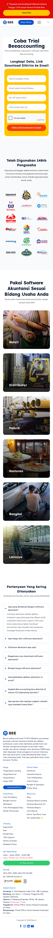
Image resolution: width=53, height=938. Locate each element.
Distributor (31, 771)
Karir (5, 830)
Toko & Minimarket (34, 778)
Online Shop (32, 788)
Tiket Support (8, 837)
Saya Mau (26, 12)
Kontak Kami (8, 834)
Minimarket (7, 804)
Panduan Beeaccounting (37, 800)
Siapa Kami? (8, 827)
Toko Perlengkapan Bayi (13, 807)
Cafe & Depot (32, 781)
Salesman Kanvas (34, 774)
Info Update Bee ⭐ (35, 818)
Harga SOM (8, 781)
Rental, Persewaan (11, 811)
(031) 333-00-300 (25, 873)
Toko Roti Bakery (10, 797)
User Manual (32, 811)
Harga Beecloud (9, 774)
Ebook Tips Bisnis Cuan (36, 814)
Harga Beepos (9, 778)
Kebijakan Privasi (10, 844)
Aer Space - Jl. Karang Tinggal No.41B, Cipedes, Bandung (23, 895)
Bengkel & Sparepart (35, 784)
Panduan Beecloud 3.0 (36, 804)
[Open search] (48, 22)
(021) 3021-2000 (10, 873)
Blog (29, 797)
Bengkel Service (9, 800)
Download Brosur (14, 787)
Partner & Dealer (10, 841)
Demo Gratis (26, 22)
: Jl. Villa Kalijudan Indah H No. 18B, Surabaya (25, 891)
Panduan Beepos (34, 807)
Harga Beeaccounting (12, 771)
